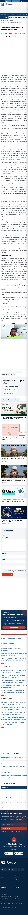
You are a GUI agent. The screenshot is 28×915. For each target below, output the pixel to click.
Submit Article (18, 892)
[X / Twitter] (5, 869)
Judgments (3, 894)
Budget (12, 14)
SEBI (16, 877)
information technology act (9, 374)
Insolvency (17, 882)
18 (6, 800)
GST (2, 877)
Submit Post (17, 1)
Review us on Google (10, 393)
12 (10, 797)
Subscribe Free (6, 828)
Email (4, 559)
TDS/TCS (3, 882)
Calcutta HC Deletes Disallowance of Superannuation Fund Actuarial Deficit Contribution (11, 648)
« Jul (2, 807)
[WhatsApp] (19, 869)
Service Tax (18, 14)
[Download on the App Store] (19, 853)
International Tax (4, 884)
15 (21, 797)
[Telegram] (22, 869)
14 (17, 797)
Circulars (3, 892)
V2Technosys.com (5, 905)
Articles (11, 20)
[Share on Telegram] (15, 36)
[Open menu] (25, 5)
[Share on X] (6, 36)
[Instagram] (15, 869)
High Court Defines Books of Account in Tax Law (12, 28)
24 (3, 802)
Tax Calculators (4, 898)
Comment (5, 537)
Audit (10, 371)
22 (21, 800)
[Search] (26, 14)
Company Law (18, 875)
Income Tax (6, 14)
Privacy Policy (4, 907)
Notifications (4, 890)
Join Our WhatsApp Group (11, 386)
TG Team (5, 33)
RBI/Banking (17, 880)
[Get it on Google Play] (9, 853)
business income (18, 371)
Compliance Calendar (6, 896)
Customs (3, 880)
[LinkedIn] (12, 869)
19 (10, 800)
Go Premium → (14, 627)
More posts (4, 663)
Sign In (23, 1)
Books (8, 1)
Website (4, 565)
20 (14, 800)
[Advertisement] (14, 59)
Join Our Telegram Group (11, 389)
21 (17, 800)
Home (2, 14)
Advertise (17, 894)
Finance (6, 20)
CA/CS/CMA (17, 884)
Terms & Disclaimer (12, 907)
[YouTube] (9, 869)
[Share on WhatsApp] (12, 36)
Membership (18, 898)
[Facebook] (2, 869)
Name (4, 553)
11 (6, 797)
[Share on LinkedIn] (9, 36)
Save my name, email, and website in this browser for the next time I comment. (15, 571)
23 (25, 800)
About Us (17, 890)
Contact (16, 896)
